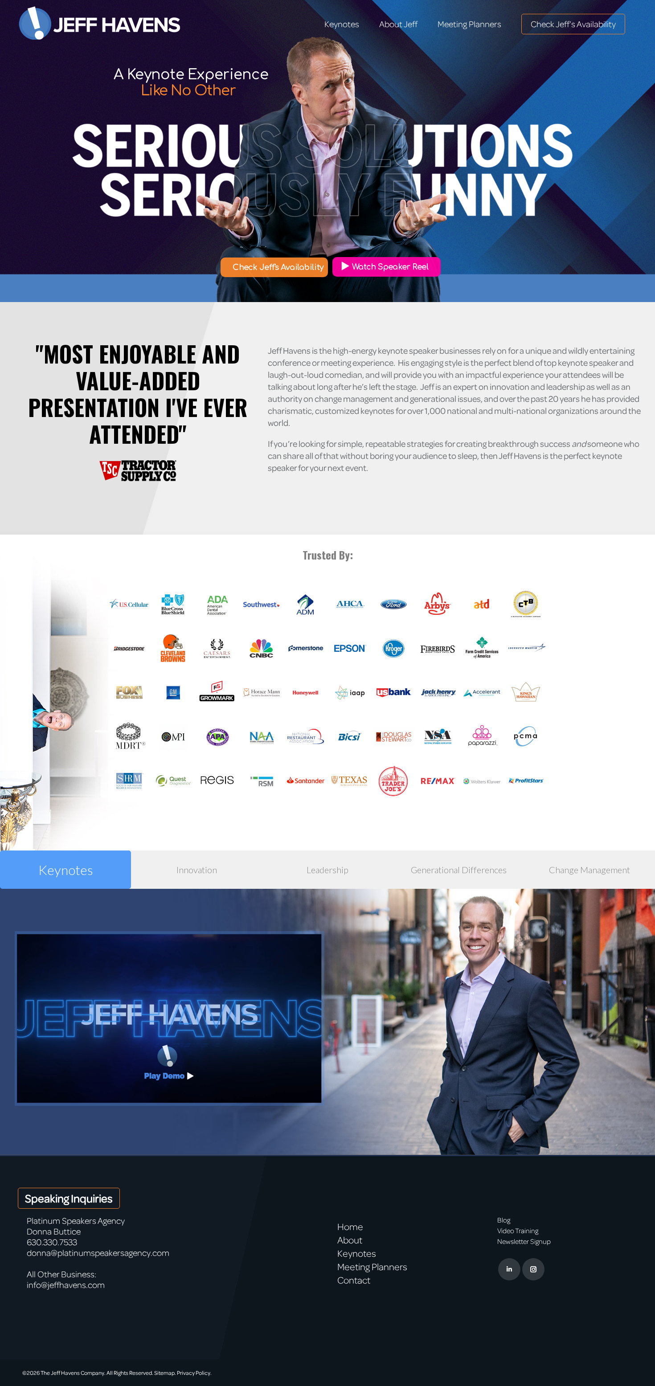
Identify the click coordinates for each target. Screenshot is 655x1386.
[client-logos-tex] (349, 780)
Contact (353, 1280)
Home (350, 1226)
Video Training (517, 1230)
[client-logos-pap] (482, 736)
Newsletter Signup (524, 1241)
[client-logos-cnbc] (261, 648)
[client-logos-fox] (129, 692)
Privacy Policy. (194, 1373)
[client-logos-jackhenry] (437, 692)
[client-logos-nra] (305, 736)
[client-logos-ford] (393, 604)
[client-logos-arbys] (437, 604)
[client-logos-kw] (526, 692)
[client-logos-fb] (437, 648)
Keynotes (356, 1253)
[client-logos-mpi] (173, 736)
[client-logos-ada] (217, 604)
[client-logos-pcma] (526, 736)
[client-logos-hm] (261, 692)
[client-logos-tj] (393, 780)
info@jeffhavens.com (66, 1285)
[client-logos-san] (305, 780)
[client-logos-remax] (437, 780)
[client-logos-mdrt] (129, 736)
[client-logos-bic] (349, 736)
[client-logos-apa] (217, 736)
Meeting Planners (372, 1266)
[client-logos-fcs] (482, 648)
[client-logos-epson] (349, 648)
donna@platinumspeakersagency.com (98, 1253)
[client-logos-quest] (173, 780)
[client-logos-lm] (526, 648)
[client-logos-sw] (261, 604)
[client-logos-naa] (261, 736)
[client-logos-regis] (217, 780)
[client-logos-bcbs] (173, 604)
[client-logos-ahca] (349, 604)
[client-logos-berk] (526, 604)
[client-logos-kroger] (393, 648)
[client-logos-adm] (305, 604)
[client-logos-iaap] (349, 692)
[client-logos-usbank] (393, 692)
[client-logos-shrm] (129, 780)
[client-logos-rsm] (261, 780)
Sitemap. (165, 1373)
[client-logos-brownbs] (173, 648)
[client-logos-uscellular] (129, 604)
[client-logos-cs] (305, 648)
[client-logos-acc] (482, 692)
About (349, 1240)
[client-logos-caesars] (217, 648)
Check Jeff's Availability (278, 267)
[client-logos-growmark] (217, 692)
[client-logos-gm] (173, 692)
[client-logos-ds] (393, 736)
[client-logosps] (526, 780)
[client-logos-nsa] (437, 736)
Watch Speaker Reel (390, 266)
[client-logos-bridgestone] (129, 648)
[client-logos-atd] (482, 604)
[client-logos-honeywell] (305, 692)
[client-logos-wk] (482, 780)
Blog (503, 1220)
